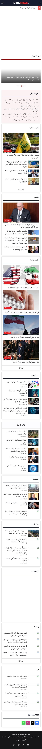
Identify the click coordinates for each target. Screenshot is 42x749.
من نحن (18, 740)
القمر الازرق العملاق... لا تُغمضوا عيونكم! (16, 467)
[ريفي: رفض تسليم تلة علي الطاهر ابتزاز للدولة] (33, 181)
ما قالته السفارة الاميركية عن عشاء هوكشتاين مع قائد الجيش (15, 450)
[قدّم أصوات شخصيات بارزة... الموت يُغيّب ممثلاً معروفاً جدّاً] (33, 687)
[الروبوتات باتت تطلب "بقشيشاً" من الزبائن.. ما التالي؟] (33, 401)
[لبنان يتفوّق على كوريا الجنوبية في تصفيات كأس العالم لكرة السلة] (38, 633)
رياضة (36, 627)
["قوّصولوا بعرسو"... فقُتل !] (33, 459)
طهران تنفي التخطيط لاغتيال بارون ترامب (25, 337)
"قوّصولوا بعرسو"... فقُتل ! (18, 457)
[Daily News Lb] (21, 3)
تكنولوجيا (35, 375)
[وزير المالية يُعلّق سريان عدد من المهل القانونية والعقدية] (33, 496)
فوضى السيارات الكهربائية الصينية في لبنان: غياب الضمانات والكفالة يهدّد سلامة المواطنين (15, 240)
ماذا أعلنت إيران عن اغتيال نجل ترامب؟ (26, 362)
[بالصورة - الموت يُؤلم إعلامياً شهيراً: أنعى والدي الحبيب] (33, 696)
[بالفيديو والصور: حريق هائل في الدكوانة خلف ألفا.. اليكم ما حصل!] (33, 232)
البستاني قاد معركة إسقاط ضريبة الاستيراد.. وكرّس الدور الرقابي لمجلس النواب (22, 226)
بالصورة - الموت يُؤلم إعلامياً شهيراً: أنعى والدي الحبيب (23, 120)
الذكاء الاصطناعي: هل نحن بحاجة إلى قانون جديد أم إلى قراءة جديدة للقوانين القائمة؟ (15, 411)
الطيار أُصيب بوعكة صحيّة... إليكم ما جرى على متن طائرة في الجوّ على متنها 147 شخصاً (15, 550)
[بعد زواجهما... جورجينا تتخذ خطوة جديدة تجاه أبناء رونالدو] (38, 652)
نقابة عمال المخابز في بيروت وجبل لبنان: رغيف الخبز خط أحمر (16, 512)
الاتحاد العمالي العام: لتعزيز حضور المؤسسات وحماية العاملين (21, 100)
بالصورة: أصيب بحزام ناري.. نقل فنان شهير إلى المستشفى (15, 703)
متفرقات (35, 524)
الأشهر (21, 425)
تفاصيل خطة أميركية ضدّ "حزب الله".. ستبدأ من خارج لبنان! (21, 103)
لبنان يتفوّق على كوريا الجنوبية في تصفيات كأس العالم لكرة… (15, 634)
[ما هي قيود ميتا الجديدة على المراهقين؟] (33, 384)
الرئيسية (37, 737)
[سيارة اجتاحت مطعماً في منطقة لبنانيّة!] (33, 561)
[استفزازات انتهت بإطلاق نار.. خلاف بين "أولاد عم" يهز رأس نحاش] (33, 533)
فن (38, 670)
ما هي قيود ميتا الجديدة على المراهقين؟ (17, 383)
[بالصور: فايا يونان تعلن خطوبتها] (33, 678)
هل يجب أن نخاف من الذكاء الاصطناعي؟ (17, 392)
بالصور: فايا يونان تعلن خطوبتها (28, 8)
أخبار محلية (34, 128)
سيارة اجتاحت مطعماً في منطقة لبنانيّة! (16, 559)
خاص (36, 197)
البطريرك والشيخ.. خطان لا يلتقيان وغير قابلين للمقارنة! (15, 248)
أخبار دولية (34, 260)
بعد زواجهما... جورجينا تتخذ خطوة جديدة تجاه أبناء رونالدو (15, 654)
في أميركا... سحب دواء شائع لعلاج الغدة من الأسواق (22, 312)
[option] (21, 72)
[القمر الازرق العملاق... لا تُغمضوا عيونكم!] (33, 468)
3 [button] (21, 86)
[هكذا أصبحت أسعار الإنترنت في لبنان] (33, 442)
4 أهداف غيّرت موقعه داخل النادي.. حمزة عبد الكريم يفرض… (15, 647)
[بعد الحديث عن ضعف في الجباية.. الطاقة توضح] (33, 173)
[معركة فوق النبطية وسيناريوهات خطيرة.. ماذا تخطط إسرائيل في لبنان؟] (21, 72)
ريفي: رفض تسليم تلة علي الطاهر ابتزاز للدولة (16, 181)
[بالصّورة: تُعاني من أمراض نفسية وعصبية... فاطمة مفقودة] (33, 542)
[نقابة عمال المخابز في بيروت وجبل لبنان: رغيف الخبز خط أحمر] (33, 513)
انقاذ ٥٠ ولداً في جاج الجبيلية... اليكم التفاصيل (16, 432)
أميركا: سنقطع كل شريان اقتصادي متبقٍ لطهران (23, 287)
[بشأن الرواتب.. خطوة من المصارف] (33, 505)
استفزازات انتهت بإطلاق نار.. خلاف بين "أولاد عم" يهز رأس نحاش (20, 114)
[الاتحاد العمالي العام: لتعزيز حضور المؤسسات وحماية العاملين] (33, 488)
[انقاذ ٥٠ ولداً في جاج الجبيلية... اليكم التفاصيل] (33, 434)
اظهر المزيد (21, 190)
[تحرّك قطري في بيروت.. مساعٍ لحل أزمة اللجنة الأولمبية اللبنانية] (38, 639)
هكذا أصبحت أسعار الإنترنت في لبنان (16, 441)
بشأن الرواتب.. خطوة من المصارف (16, 502)
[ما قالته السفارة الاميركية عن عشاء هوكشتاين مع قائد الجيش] (33, 451)
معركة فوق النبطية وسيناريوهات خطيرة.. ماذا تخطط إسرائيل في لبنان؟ (23, 78)
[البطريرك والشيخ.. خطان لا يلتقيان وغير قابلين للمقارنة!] (33, 249)
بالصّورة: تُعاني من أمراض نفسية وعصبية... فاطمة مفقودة (17, 540)
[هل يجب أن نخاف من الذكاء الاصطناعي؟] (33, 393)
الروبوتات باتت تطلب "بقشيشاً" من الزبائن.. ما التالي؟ (15, 401)
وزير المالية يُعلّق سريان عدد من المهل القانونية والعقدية (15, 495)
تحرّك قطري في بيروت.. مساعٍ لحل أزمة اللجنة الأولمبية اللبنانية (15, 641)
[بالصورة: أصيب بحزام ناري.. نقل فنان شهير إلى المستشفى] (33, 704)
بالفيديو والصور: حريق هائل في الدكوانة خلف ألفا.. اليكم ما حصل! (16, 232)
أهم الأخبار (36, 56)
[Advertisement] (21, 31)
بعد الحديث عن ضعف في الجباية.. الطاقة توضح (15, 172)
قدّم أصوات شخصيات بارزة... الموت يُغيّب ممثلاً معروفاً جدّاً (22, 117)
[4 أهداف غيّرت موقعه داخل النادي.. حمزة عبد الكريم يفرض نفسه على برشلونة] (38, 646)
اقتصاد (36, 479)
